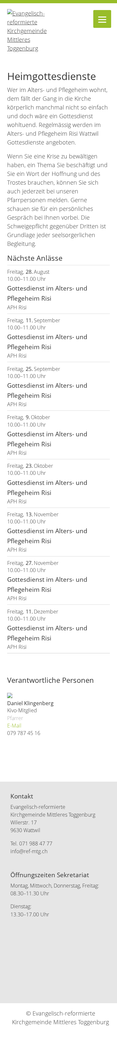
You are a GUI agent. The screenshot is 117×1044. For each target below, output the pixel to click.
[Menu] (102, 19)
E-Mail (14, 725)
